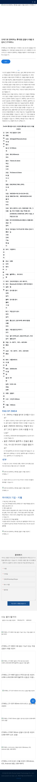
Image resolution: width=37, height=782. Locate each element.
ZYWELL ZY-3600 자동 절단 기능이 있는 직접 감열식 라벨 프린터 (18, 647)
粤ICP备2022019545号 (25, 776)
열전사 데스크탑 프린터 (9, 620)
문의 (6, 61)
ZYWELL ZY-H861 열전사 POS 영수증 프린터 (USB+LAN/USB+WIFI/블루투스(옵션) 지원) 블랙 (17, 676)
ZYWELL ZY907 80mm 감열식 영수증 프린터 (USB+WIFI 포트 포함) (17, 733)
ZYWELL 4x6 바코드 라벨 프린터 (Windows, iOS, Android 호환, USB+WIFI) (17, 762)
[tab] (18, 69)
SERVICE (28, 620)
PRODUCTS (20, 620)
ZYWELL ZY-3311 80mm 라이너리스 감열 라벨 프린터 (18, 705)
